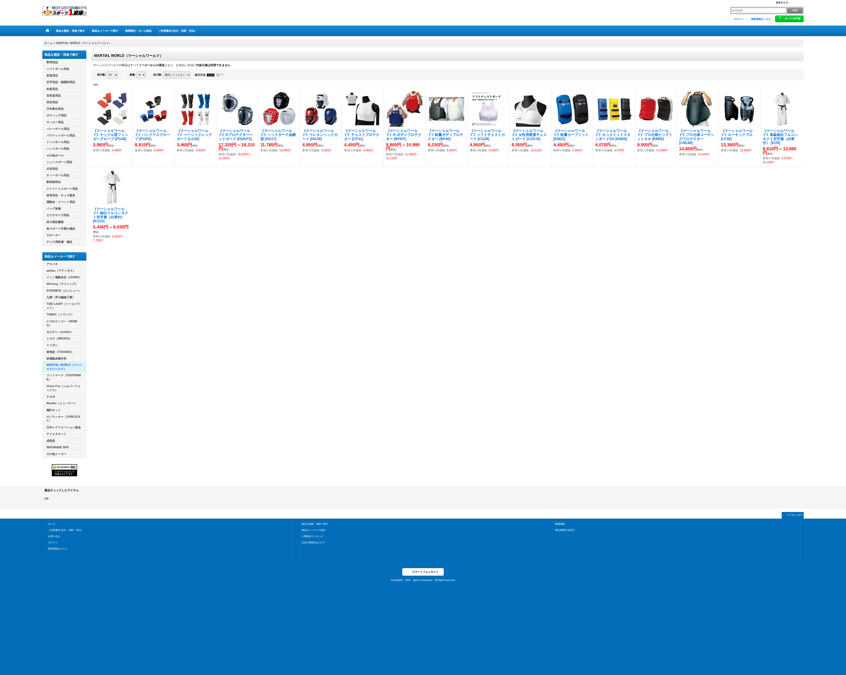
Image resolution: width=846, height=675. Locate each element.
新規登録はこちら (761, 19)
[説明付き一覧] (221, 74)
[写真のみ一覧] (212, 74)
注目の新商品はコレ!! (313, 542)
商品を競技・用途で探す (315, 524)
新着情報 (560, 524)
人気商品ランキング (312, 536)
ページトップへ (795, 515)
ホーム (51, 524)
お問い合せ (54, 536)
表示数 (101, 74)
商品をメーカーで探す (314, 530)
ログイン (739, 19)
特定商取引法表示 (565, 530)
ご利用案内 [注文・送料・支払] (65, 530)
